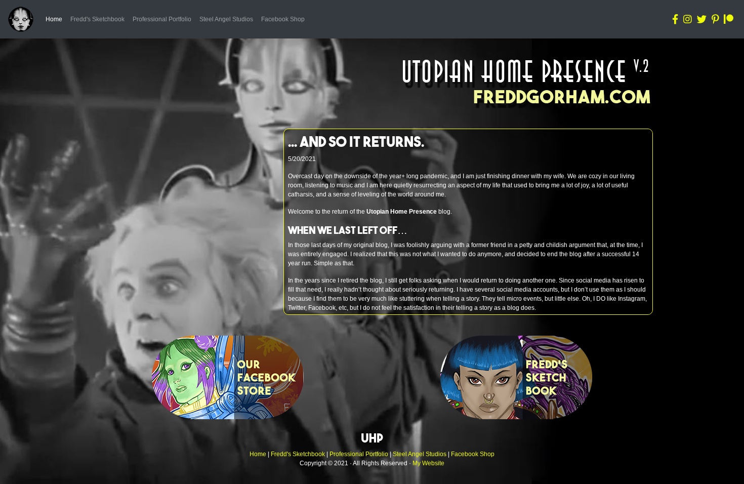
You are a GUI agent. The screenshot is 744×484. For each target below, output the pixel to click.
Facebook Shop (283, 19)
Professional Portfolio (162, 19)
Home (56, 19)
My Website (428, 463)
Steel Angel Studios (226, 19)
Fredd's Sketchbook (97, 19)
